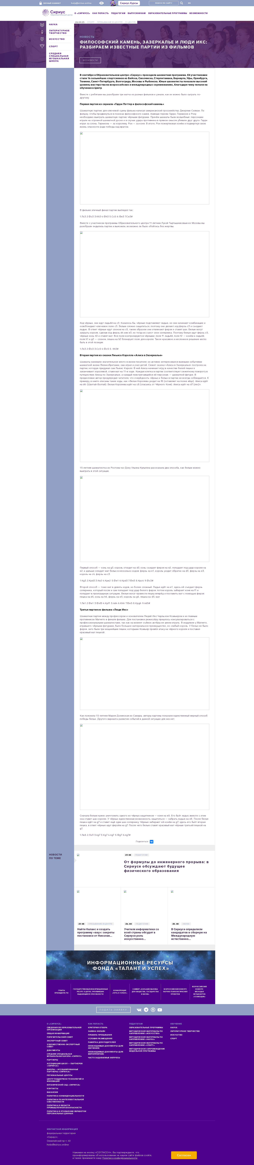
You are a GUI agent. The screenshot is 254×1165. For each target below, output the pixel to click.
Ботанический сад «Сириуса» (63, 1085)
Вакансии (52, 1092)
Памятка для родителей (102, 1042)
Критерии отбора (97, 1028)
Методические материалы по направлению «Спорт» (146, 1044)
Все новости (90, 60)
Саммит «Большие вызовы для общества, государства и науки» (145, 991)
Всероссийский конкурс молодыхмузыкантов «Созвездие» (199, 992)
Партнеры (52, 1060)
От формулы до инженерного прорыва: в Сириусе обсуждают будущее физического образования (166, 866)
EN (189, 3)
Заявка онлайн (96, 1031)
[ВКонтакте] (151, 841)
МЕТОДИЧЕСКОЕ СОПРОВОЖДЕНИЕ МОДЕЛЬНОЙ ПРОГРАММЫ (147, 1050)
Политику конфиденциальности (119, 1158)
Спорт (53, 46)
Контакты (52, 1089)
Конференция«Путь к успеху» (119, 992)
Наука (53, 24)
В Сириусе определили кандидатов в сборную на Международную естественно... (189, 934)
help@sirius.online (81, 3)
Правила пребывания (100, 1035)
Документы (53, 1050)
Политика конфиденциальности (65, 1096)
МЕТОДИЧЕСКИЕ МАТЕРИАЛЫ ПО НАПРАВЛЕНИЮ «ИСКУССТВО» (146, 1032)
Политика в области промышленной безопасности (64, 1106)
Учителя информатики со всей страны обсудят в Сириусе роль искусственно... (141, 934)
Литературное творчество (59, 31)
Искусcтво (176, 1035)
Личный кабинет (52, 3)
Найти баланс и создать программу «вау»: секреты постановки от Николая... (95, 932)
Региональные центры (59, 1075)
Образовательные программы (146, 1028)
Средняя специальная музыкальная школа (59, 57)
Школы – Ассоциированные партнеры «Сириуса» (62, 1070)
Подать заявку (113, 1009)
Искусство (57, 39)
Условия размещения (100, 1039)
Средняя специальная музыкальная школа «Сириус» (64, 1055)
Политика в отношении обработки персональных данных (66, 1112)
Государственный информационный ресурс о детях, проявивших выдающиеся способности (90, 991)
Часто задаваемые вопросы (104, 1058)
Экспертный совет (57, 1041)
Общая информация (58, 1033)
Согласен (184, 1155)
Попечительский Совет (60, 1037)
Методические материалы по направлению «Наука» (146, 1038)
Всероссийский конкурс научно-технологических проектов (175, 991)
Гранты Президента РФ (61, 992)
